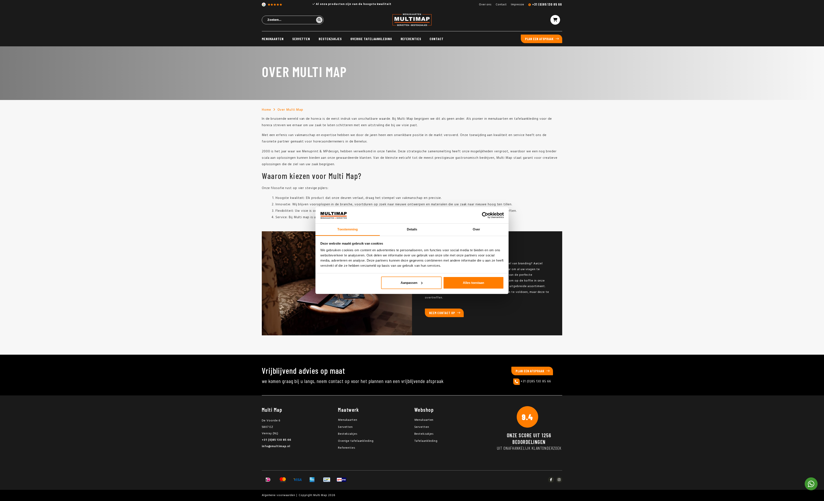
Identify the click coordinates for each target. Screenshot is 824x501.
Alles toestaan (473, 283)
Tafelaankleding (426, 441)
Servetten (301, 39)
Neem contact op (442, 313)
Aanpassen (409, 283)
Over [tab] (476, 229)
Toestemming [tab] (347, 229)
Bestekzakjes (330, 39)
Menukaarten (273, 39)
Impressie (517, 4)
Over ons (485, 4)
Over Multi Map (290, 109)
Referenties (411, 39)
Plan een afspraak (539, 39)
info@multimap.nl (276, 446)
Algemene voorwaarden (278, 495)
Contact (501, 4)
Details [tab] (412, 229)
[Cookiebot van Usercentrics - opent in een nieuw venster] (485, 215)
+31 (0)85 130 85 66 (547, 4)
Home (266, 109)
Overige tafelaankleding (371, 39)
